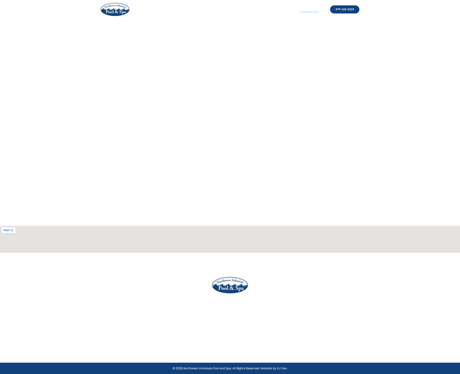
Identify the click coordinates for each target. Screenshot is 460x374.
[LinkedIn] (243, 351)
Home (175, 9)
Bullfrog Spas (196, 9)
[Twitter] (225, 351)
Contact (309, 9)
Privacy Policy (304, 305)
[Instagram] (235, 351)
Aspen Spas (221, 9)
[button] (324, 9)
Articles (289, 9)
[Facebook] (216, 351)
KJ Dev (282, 368)
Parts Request (265, 9)
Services (242, 9)
